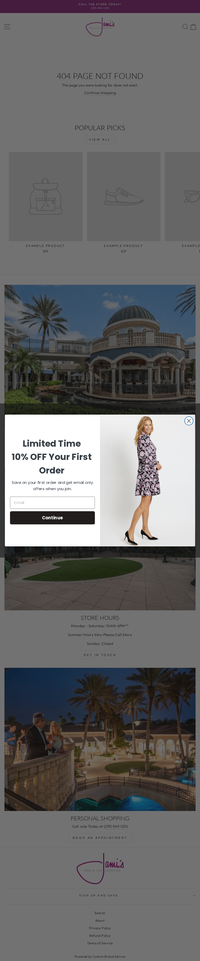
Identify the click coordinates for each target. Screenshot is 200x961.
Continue (52, 518)
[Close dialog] (189, 421)
